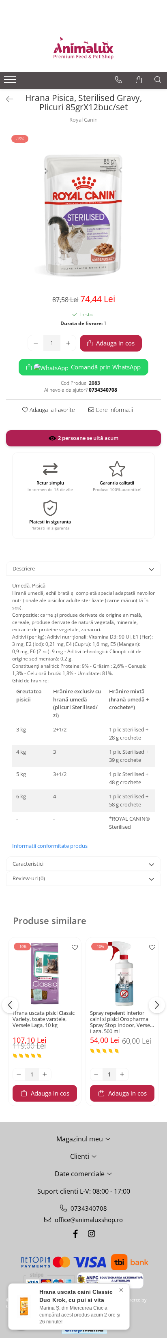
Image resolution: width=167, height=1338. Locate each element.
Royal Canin (83, 119)
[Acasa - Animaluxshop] (83, 47)
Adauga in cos (114, 343)
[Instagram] (92, 1233)
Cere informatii (113, 410)
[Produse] (11, 82)
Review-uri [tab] (29, 878)
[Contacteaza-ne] (118, 80)
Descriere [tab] (24, 568)
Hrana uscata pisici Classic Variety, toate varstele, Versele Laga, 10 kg (44, 1019)
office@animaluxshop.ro (88, 1220)
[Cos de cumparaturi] (139, 80)
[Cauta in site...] (158, 80)
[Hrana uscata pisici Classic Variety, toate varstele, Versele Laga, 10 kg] (45, 973)
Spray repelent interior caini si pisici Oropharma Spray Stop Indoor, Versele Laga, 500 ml (122, 1021)
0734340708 (88, 1208)
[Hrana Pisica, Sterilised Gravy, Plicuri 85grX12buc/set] (83, 211)
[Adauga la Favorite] (73, 947)
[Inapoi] (6, 99)
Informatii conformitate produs (50, 845)
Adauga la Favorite (51, 410)
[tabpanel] (83, 211)
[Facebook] (75, 1233)
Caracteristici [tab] (28, 863)
